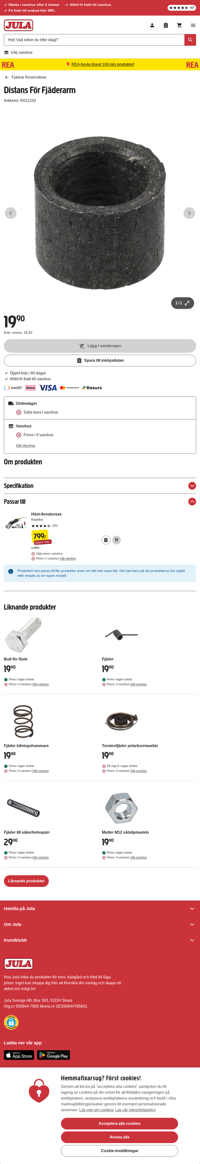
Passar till (14, 501)
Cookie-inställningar (119, 1151)
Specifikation (18, 486)
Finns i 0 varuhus (56, 558)
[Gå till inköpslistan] (166, 25)
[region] (100, 1115)
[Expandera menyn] (193, 25)
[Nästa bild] (189, 213)
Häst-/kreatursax (76, 519)
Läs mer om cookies (96, 1110)
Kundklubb (15, 940)
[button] (11, 1022)
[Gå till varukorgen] (179, 25)
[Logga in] (152, 25)
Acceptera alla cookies (119, 1123)
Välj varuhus (21, 52)
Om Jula (12, 924)
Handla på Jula (19, 908)
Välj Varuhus (25, 445)
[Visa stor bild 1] (100, 213)
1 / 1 (178, 303)
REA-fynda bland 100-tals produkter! (102, 64)
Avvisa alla (120, 1137)
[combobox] (100, 40)
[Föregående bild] (11, 213)
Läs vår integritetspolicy (135, 1110)
